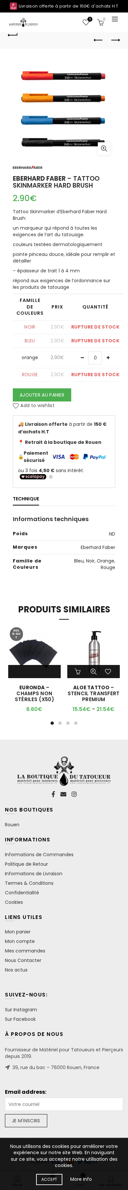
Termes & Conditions (29, 883)
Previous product (98, 40)
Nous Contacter (23, 960)
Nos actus (16, 970)
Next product (115, 40)
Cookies (14, 902)
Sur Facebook (20, 1019)
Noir (90, 561)
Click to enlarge (104, 148)
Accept (49, 1179)
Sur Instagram (21, 1009)
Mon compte (20, 941)
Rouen (12, 824)
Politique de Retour (26, 864)
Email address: (25, 1092)
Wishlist (90, 19)
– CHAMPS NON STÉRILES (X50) (34, 693)
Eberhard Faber (98, 547)
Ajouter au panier (42, 395)
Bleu (79, 561)
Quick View (93, 671)
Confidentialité (22, 892)
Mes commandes (25, 951)
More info (81, 1179)
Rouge (108, 567)
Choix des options (78, 671)
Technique (26, 498)
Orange (105, 561)
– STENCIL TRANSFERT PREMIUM (94, 693)
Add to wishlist (37, 405)
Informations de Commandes (39, 854)
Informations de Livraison (33, 873)
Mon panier (18, 931)
